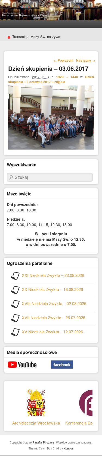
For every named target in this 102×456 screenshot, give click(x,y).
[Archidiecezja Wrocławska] (36, 409)
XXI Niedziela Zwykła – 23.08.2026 (53, 275)
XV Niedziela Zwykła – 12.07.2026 (52, 331)
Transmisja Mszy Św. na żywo (33, 36)
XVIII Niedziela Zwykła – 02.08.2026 (54, 303)
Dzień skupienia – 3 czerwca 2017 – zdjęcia (51, 79)
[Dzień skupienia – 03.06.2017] (51, 148)
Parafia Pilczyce (43, 442)
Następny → (85, 60)
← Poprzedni (63, 60)
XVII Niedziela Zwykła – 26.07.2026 (53, 317)
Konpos (69, 448)
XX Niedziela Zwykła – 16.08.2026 (52, 289)
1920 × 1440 (67, 76)
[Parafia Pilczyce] (51, 18)
